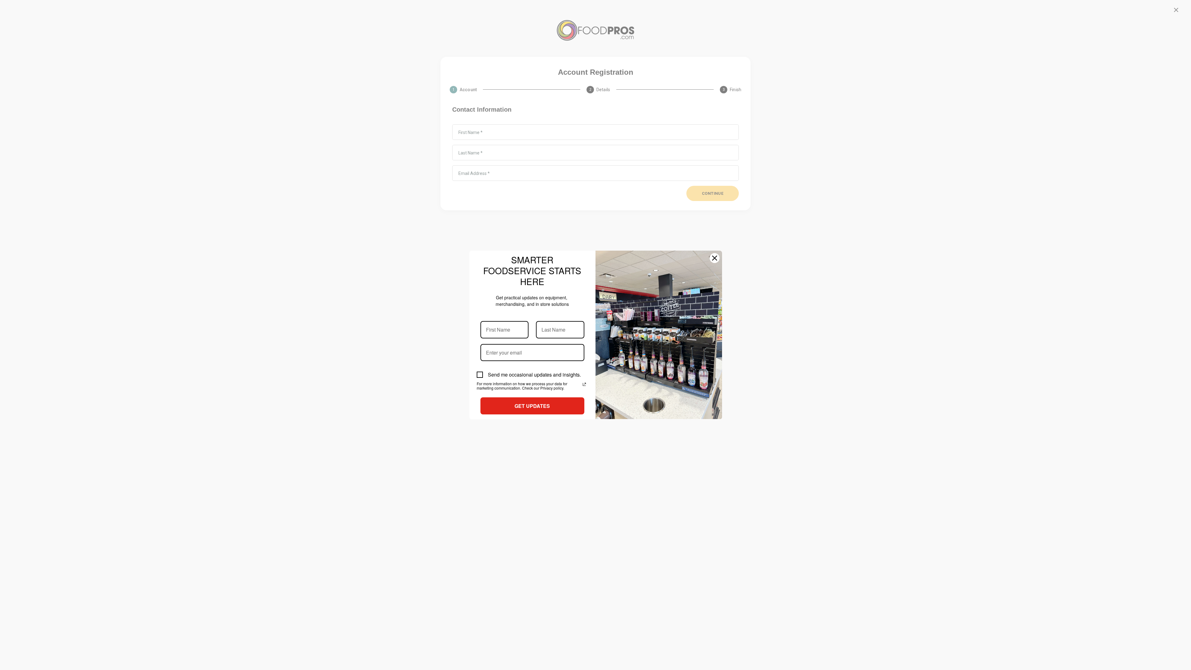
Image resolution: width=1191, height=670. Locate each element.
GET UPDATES (532, 405)
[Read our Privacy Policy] (584, 384)
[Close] (714, 258)
